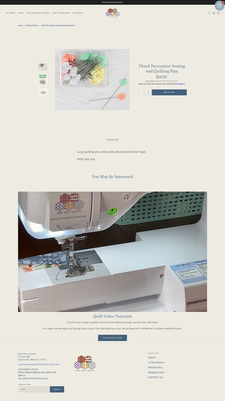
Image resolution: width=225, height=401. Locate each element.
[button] (214, 13)
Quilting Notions (32, 25)
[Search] (209, 13)
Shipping (150, 81)
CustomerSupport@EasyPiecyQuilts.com (38, 364)
